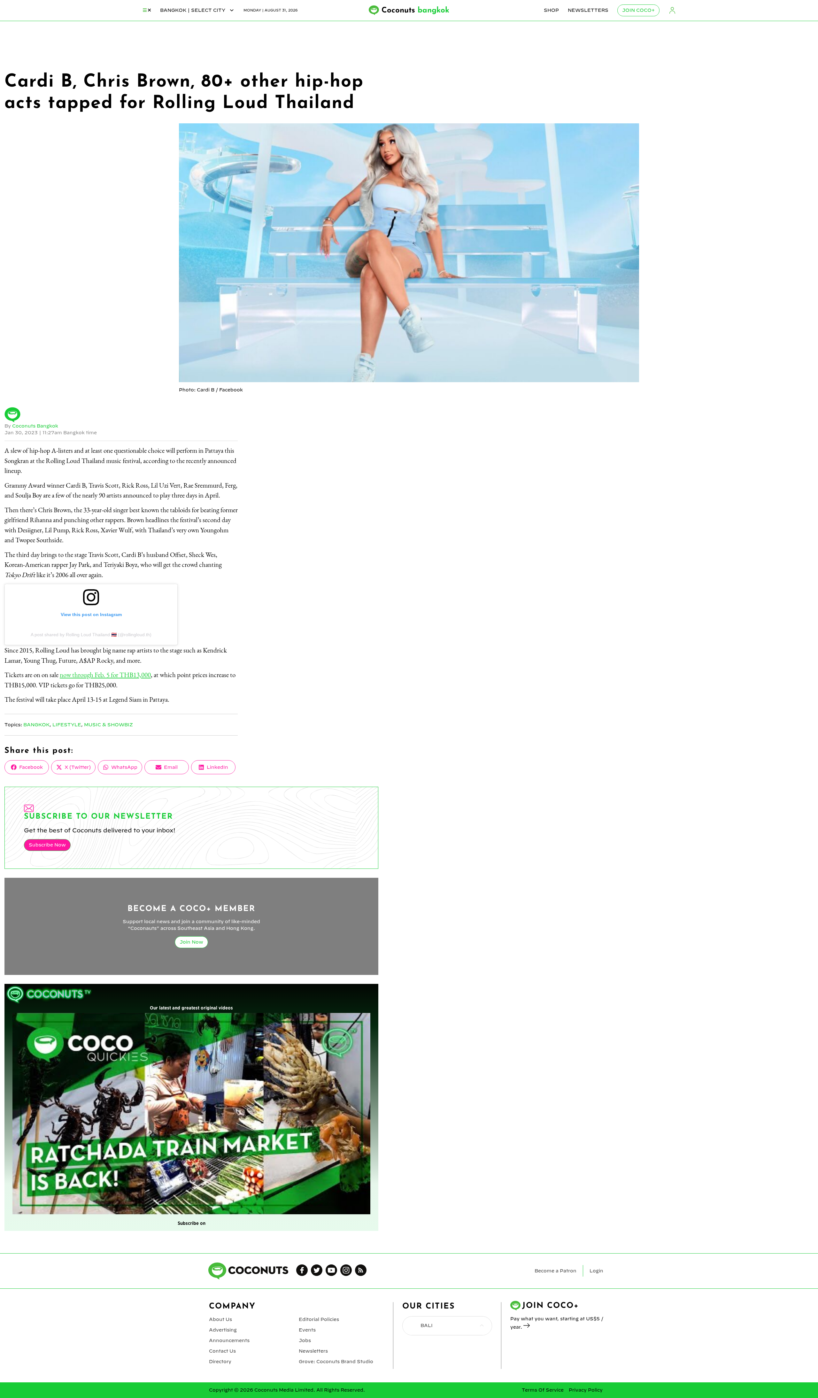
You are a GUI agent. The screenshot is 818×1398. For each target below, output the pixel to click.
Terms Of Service (543, 1390)
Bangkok (36, 724)
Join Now (191, 942)
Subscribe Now (47, 844)
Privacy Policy (586, 1390)
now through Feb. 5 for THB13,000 (105, 674)
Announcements (229, 1340)
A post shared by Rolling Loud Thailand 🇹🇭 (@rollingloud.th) (91, 634)
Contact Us (222, 1351)
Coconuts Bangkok (35, 426)
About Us (220, 1319)
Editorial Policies (319, 1319)
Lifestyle (66, 724)
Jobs (305, 1340)
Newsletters (588, 10)
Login (672, 10)
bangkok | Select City (193, 10)
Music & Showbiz (108, 724)
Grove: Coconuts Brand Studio (336, 1361)
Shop (551, 10)
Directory (220, 1361)
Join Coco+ (638, 10)
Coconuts (415, 10)
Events (307, 1329)
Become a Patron (555, 1270)
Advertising (223, 1329)
